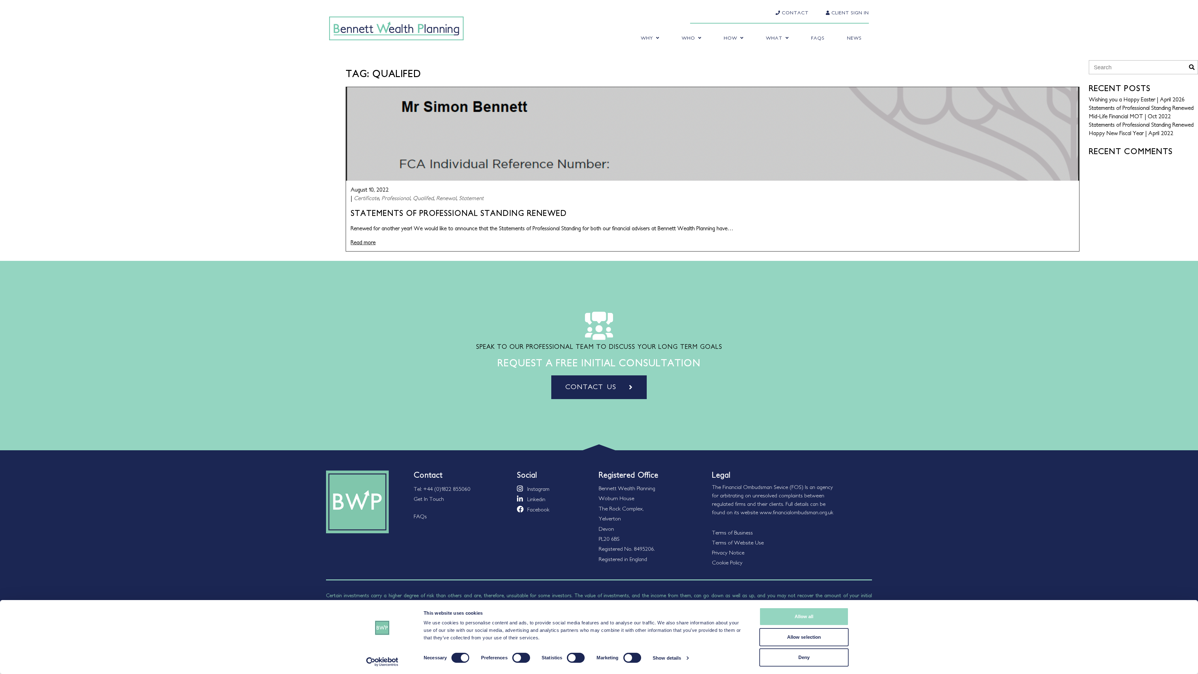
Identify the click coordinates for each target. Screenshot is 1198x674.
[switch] (521, 658)
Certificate (366, 198)
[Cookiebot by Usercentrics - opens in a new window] (382, 662)
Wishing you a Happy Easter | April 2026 (1137, 99)
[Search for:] (1138, 67)
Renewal (446, 198)
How (730, 38)
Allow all (804, 616)
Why (647, 38)
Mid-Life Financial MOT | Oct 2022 (1130, 116)
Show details (667, 658)
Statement (471, 198)
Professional (396, 198)
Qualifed (423, 198)
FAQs (818, 38)
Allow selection (804, 637)
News (854, 38)
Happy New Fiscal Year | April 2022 (1131, 133)
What (774, 38)
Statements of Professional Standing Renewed (1141, 108)
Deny (804, 657)
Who (688, 38)
